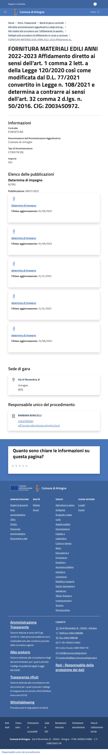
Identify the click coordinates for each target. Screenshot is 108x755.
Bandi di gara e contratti (52, 23)
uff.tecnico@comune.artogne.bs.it (39, 425)
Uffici (13, 519)
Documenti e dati (18, 538)
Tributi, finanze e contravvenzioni (64, 598)
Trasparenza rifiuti (24, 677)
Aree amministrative (17, 512)
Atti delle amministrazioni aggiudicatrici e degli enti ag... (36, 27)
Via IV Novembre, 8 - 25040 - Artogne (78, 628)
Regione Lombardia (16, 4)
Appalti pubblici (63, 524)
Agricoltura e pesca (65, 505)
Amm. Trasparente (27, 23)
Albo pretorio (20, 652)
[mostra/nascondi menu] (5, 11)
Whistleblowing (22, 702)
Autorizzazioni (63, 529)
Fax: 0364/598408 (68, 637)
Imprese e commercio (61, 574)
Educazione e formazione (62, 555)
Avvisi (36, 510)
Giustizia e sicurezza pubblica (64, 565)
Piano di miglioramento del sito (97, 727)
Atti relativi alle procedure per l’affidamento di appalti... (36, 31)
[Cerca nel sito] (98, 12)
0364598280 (25, 421)
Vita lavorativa (63, 610)
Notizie (36, 505)
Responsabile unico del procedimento (21, 752)
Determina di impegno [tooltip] (23, 205)
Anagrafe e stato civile (64, 517)
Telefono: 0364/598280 (71, 633)
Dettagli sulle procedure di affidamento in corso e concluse (38, 35)
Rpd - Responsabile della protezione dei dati (75, 667)
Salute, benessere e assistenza (65, 588)
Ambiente (60, 510)
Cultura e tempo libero (64, 546)
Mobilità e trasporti (65, 581)
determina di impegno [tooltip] (23, 238)
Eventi (81, 510)
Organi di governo (19, 505)
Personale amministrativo (17, 531)
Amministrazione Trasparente (23, 624)
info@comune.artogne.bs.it (73, 653)
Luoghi (81, 505)
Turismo (59, 605)
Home (11, 23)
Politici (13, 524)
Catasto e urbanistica (61, 536)
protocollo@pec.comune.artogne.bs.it (78, 658)
